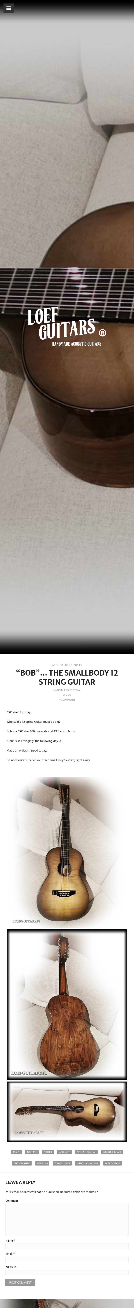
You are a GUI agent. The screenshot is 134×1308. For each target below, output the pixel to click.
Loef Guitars (112, 1163)
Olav (68, 694)
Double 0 (42, 1163)
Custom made (22, 1163)
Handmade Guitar (87, 1163)
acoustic (64, 1151)
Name (10, 1240)
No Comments (67, 699)
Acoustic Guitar (86, 1151)
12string (32, 1151)
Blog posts (73, 664)
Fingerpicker (62, 1163)
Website (10, 1267)
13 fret (48, 1151)
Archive (58, 664)
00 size (16, 1151)
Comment (11, 1200)
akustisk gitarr (112, 1151)
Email (10, 1253)
